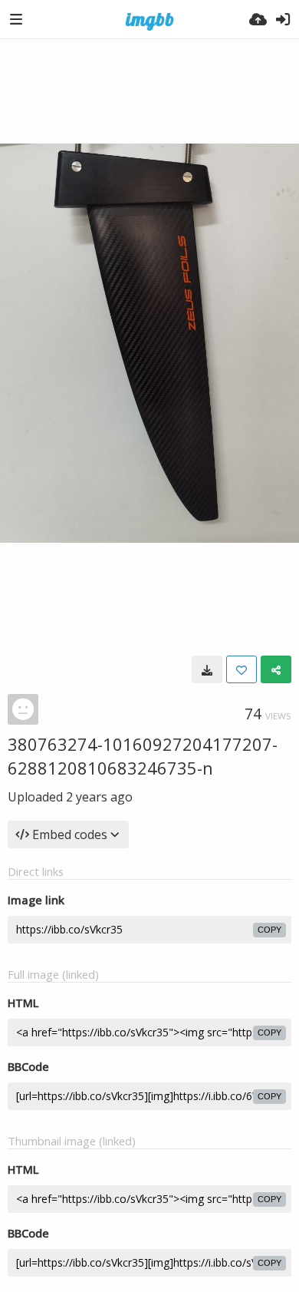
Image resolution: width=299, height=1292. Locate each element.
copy (269, 929)
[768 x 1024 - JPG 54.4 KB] (207, 669)
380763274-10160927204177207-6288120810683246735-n (143, 755)
